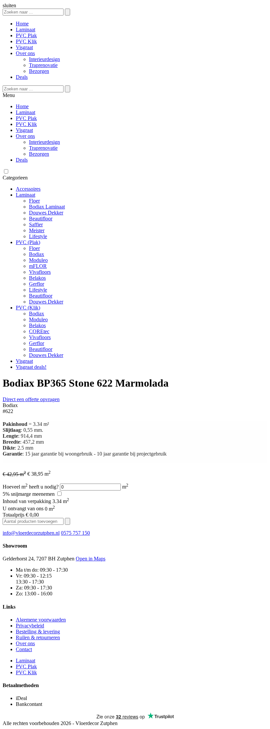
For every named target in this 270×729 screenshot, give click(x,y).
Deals (22, 77)
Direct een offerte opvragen (31, 399)
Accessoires (28, 189)
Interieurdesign (44, 59)
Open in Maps (90, 558)
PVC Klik (26, 41)
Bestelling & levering (38, 631)
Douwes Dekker (46, 212)
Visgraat (24, 47)
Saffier (36, 224)
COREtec (39, 331)
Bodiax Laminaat (47, 206)
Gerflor (36, 284)
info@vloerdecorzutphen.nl (31, 533)
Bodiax (36, 254)
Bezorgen (39, 71)
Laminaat (25, 29)
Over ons (25, 53)
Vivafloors (40, 272)
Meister (36, 230)
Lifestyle (38, 236)
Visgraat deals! (31, 367)
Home (22, 23)
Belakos (37, 278)
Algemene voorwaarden (41, 619)
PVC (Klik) (28, 307)
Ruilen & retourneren (38, 637)
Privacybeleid (30, 625)
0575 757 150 (75, 533)
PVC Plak (26, 35)
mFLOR (38, 266)
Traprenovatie (43, 65)
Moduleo (38, 260)
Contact (24, 649)
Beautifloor (40, 218)
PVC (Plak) (28, 242)
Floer (34, 201)
